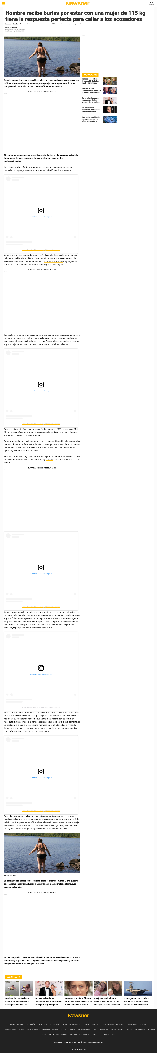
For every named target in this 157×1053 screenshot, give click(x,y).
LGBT (95, 1029)
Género (55, 1029)
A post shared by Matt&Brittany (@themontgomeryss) (41, 250)
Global (64, 1029)
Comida (86, 1024)
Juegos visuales (84, 1029)
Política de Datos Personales (90, 1042)
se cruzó (66, 429)
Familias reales (33, 1029)
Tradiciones (84, 1034)
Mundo (121, 1029)
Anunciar (58, 1042)
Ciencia (56, 1024)
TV (100, 1034)
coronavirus (108, 1024)
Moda (113, 1029)
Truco (94, 1034)
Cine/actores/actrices (71, 1024)
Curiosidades (131, 1024)
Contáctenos (70, 1042)
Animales (21, 1024)
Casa (40, 1024)
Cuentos (119, 1024)
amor (12, 1024)
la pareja (49, 459)
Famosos (46, 1029)
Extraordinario (9, 1029)
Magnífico (104, 1029)
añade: (56, 618)
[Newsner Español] (77, 3)
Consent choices (78, 1049)
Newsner (8, 24)
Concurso (96, 1024)
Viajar (106, 1034)
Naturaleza (140, 1029)
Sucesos (73, 1034)
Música (130, 1029)
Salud (51, 1034)
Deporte (143, 1024)
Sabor (43, 1034)
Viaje (114, 1034)
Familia (15, 24)
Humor (72, 1029)
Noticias (151, 1029)
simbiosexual (61, 1034)
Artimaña (31, 1024)
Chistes (47, 1024)
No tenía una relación (53, 261)
